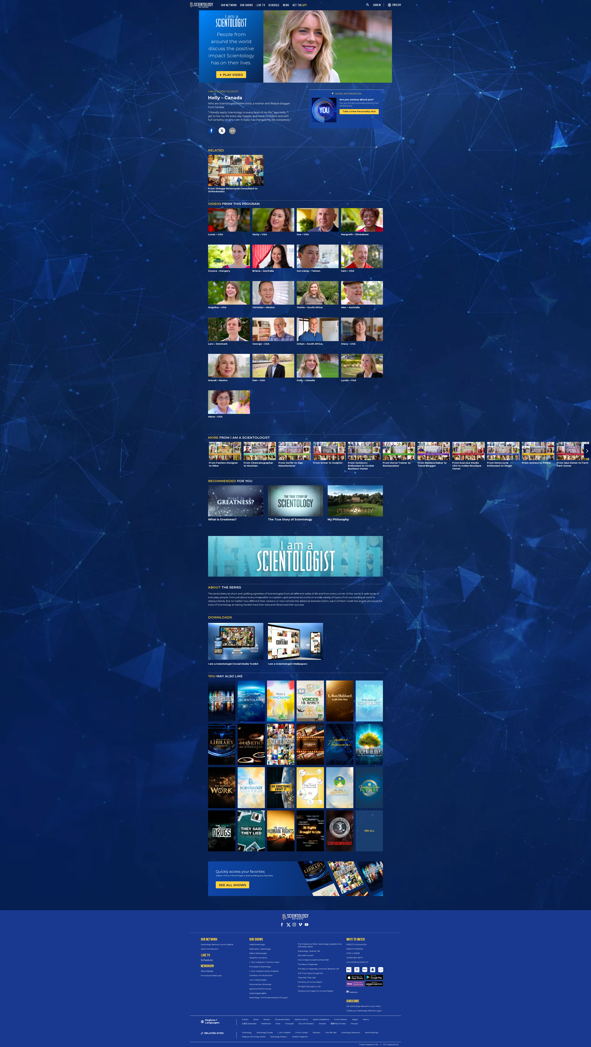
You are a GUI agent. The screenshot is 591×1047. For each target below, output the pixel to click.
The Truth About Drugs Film (310, 973)
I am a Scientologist (258, 980)
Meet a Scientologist (258, 953)
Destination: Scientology (260, 949)
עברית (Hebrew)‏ (340, 1019)
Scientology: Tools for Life (309, 951)
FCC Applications (390, 1044)
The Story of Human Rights (310, 982)
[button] (3, 451)
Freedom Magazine (300, 1037)
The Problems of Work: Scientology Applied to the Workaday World (320, 945)
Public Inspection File (368, 1044)
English (245, 1019)
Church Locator (301, 1032)
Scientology (247, 1032)
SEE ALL (369, 830)
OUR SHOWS (246, 5)
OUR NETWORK (229, 5)
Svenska (322, 1024)
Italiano (366, 1019)
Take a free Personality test (359, 111)
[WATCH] (369, 701)
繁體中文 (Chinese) (338, 1024)
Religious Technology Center (253, 1037)
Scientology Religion (278, 1037)
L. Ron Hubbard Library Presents (263, 971)
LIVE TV (261, 5)
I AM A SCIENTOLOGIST (223, 91)
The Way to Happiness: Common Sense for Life (318, 969)
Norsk (278, 1024)
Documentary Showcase (260, 984)
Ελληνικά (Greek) (282, 1019)
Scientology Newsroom (350, 1032)
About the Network (209, 949)
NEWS (286, 5)
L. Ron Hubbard (284, 1032)
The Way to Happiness (307, 964)
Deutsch (266, 1019)
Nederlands (266, 1024)
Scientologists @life (257, 993)
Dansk (256, 1019)
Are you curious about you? (357, 99)
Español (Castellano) (321, 1019)
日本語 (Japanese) (249, 1024)
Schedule (207, 960)
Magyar (355, 1019)
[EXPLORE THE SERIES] (221, 701)
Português (289, 1024)
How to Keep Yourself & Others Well (313, 960)
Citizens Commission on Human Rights (315, 991)
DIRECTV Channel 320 (356, 944)
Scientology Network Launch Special (217, 944)
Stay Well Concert (306, 955)
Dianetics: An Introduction (261, 975)
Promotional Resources (211, 975)
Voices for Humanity (258, 957)
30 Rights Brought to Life (309, 986)
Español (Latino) (301, 1019)
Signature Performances (260, 989)
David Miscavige (371, 1032)
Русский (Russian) (306, 1024)
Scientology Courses (265, 1032)
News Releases (207, 971)
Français (354, 1024)
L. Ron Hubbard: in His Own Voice (264, 962)
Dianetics (316, 1032)
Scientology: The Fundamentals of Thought (268, 997)
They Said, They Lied (307, 977)
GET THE (300, 5)
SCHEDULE (273, 5)
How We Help (330, 1032)
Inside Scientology (257, 944)
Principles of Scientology (260, 966)
